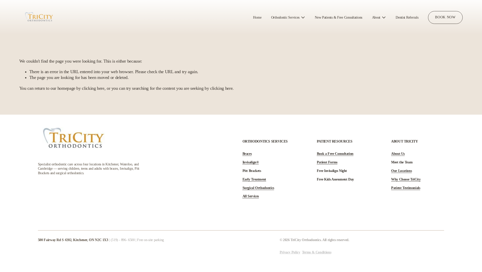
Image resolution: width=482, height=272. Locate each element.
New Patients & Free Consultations (338, 17)
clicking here (93, 88)
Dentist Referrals (407, 17)
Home (257, 17)
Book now (445, 17)
